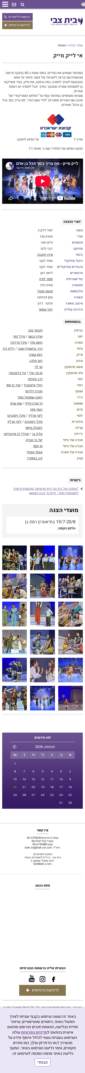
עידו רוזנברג (45, 254)
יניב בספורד (34, 458)
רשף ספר (36, 409)
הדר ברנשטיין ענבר (30, 348)
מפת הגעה (42, 885)
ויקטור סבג (35, 330)
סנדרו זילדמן (33, 391)
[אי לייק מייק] (70, 558)
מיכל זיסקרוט (16, 415)
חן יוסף (37, 446)
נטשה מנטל (45, 291)
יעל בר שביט (34, 440)
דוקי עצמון (46, 309)
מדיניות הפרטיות (34, 1032)
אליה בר (37, 434)
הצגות (62, 45)
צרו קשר (42, 830)
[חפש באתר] (22, 4)
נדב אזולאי (35, 379)
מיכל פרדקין (18, 342)
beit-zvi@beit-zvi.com (38, 847)
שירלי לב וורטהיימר (16, 434)
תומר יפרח (46, 279)
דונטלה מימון (34, 427)
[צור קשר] (14, 4)
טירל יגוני (19, 336)
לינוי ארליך (35, 415)
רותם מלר (36, 342)
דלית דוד (8, 348)
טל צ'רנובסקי (17, 373)
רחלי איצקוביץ (33, 385)
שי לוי (38, 367)
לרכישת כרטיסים (19, 25)
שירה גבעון (35, 336)
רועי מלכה (35, 360)
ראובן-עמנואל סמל (30, 397)
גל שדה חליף (33, 403)
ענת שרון (16, 403)
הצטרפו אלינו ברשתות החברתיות (43, 968)
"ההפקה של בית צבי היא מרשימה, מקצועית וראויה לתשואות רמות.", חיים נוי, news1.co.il (46, 490)
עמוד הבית (76, 45)
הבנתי (42, 1062)
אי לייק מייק (68, 56)
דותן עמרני (35, 354)
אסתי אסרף (34, 452)
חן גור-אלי (35, 373)
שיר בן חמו (13, 385)
